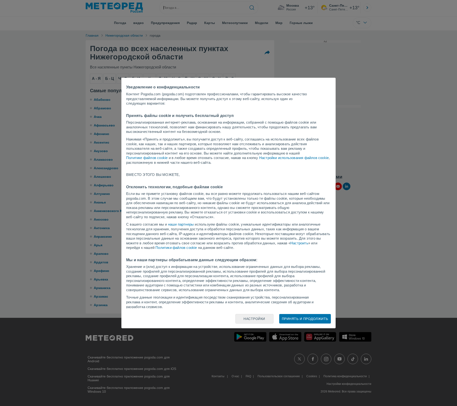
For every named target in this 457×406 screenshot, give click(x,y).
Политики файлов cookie (176, 248)
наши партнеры (181, 224)
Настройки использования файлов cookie (294, 158)
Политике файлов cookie (147, 158)
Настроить (299, 243)
